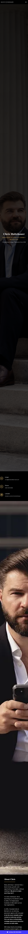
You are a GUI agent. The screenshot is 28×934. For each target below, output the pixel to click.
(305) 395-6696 (9, 488)
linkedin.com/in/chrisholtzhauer (13, 496)
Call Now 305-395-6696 (15, 932)
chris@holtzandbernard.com (12, 479)
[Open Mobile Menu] (25, 2)
